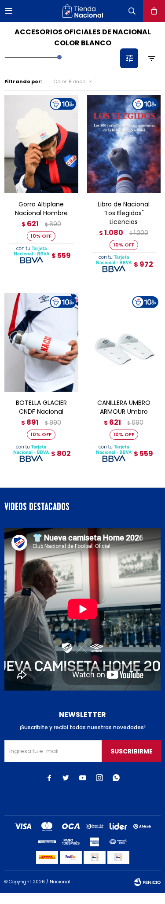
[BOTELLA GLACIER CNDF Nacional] (41, 342)
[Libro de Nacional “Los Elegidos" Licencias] (124, 144)
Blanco (69, 81)
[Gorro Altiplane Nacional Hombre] (41, 144)
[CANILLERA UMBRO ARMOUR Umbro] (124, 342)
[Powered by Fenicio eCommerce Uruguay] (147, 882)
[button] (132, 11)
